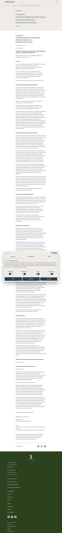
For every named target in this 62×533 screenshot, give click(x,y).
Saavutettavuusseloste (11, 526)
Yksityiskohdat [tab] (31, 256)
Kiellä (13, 278)
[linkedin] (15, 517)
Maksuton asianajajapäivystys (14, 487)
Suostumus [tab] (12, 256)
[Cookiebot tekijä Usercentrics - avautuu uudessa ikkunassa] (52, 253)
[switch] (24, 274)
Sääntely (9, 499)
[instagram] (8, 517)
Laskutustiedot (10, 512)
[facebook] (12, 517)
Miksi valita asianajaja (12, 481)
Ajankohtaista (14, 5)
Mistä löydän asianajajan (12, 484)
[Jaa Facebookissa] (38, 446)
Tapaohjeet (9, 497)
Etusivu (8, 5)
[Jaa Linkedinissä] (45, 446)
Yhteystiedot (10, 506)
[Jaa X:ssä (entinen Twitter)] (42, 446)
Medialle (9, 509)
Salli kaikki (48, 278)
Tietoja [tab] (49, 256)
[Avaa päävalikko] (56, 2)
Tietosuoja (9, 524)
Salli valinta (31, 278)
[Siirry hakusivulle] (52, 2)
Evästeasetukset (10, 531)
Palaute (8, 529)
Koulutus (9, 494)
